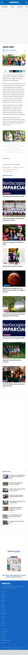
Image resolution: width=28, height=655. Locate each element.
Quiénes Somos (4, 631)
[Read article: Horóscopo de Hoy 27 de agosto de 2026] (14, 328)
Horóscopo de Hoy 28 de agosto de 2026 (13, 196)
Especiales (20, 6)
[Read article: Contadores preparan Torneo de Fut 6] (5, 523)
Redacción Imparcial (11, 50)
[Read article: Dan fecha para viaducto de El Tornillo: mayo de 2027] (5, 484)
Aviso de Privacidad (5, 640)
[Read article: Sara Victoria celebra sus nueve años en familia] (14, 232)
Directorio (3, 633)
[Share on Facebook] (10, 71)
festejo (21, 167)
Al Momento (4, 6)
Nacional (3, 600)
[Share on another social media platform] (24, 71)
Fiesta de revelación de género (10, 169)
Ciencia (2, 609)
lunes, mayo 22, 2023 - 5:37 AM (11, 52)
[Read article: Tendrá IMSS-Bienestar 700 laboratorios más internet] (5, 516)
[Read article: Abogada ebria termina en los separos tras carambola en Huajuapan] (5, 509)
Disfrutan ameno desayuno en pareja (12, 266)
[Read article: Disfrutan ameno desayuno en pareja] (14, 256)
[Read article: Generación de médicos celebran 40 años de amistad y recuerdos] (14, 208)
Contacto (3, 638)
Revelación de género (8, 171)
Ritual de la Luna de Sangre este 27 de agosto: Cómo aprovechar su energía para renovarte (14, 290)
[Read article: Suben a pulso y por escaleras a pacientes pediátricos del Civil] (5, 496)
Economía (3, 598)
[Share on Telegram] (20, 71)
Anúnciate (3, 636)
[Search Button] (26, 2)
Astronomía (7, 285)
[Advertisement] (14, 27)
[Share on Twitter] (14, 71)
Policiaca (3, 596)
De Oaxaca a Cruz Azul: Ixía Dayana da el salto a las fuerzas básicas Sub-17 (17, 477)
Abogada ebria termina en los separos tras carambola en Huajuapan (15, 509)
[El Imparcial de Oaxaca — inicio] (14, 584)
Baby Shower (8, 167)
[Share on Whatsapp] (17, 71)
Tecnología (3, 613)
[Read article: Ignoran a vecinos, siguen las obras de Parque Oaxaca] (5, 490)
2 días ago (5, 293)
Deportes (3, 604)
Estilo (5, 215)
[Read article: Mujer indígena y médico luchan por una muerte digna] (5, 503)
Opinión (3, 607)
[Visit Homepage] (14, 2)
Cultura (3, 611)
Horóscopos (7, 193)
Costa (2, 621)
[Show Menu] (1, 2)
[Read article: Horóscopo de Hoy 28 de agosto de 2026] (14, 186)
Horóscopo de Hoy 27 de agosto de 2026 (13, 338)
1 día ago (5, 198)
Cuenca (3, 625)
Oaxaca (12, 6)
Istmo (2, 619)
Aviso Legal (3, 642)
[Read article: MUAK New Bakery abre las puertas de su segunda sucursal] (14, 374)
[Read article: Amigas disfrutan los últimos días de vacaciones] (14, 350)
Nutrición (6, 311)
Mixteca (3, 623)
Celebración (15, 167)
